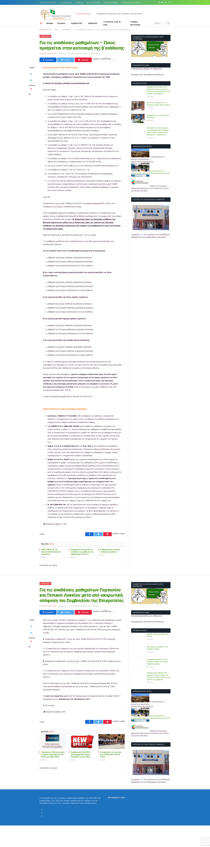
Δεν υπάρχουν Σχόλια (79, 54)
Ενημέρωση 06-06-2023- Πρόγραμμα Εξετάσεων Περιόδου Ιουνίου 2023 (81, 754)
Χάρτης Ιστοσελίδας (110, 2)
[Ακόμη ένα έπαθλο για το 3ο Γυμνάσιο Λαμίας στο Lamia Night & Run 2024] (137, 662)
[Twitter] (31, 80)
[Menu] (41, 23)
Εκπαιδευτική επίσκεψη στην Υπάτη (158, 635)
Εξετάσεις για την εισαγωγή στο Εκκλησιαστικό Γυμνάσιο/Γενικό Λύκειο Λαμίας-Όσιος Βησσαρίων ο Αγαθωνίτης (158, 131)
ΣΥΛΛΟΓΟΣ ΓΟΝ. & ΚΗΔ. (112, 23)
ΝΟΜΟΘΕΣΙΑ (45, 36)
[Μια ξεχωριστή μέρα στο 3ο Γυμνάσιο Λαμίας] (137, 650)
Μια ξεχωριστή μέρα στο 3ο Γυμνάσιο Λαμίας (157, 648)
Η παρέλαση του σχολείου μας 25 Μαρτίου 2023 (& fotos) (111, 754)
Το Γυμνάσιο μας (66, 2)
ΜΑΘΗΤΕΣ (93, 23)
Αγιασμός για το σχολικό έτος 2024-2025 (158, 116)
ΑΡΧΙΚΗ (49, 23)
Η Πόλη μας (79, 2)
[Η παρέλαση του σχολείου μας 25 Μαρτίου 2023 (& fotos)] (111, 741)
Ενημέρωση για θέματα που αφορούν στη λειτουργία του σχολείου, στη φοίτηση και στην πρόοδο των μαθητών (158, 90)
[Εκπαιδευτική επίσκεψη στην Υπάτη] (137, 637)
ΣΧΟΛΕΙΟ (61, 23)
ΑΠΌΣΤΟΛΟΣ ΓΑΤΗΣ (49, 54)
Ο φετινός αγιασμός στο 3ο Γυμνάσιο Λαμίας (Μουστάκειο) (158, 103)
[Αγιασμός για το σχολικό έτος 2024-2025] (137, 118)
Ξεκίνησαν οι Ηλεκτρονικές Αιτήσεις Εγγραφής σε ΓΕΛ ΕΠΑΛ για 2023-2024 (123, 14)
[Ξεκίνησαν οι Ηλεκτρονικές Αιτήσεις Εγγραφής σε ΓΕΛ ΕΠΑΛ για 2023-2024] (52, 741)
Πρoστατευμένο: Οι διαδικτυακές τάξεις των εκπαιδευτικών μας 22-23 (150, 172)
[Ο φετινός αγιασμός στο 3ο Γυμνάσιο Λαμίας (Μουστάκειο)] (137, 105)
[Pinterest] (31, 89)
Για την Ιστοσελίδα (93, 2)
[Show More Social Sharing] (113, 60)
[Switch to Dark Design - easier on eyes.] (169, 2)
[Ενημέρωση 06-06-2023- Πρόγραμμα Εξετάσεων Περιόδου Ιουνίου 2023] (82, 741)
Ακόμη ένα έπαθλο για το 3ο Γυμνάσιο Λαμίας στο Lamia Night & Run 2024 (157, 661)
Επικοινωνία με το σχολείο (131, 2)
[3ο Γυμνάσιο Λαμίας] (55, 13)
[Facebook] (31, 74)
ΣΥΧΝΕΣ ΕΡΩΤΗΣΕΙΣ (135, 23)
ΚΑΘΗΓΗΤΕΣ (76, 23)
